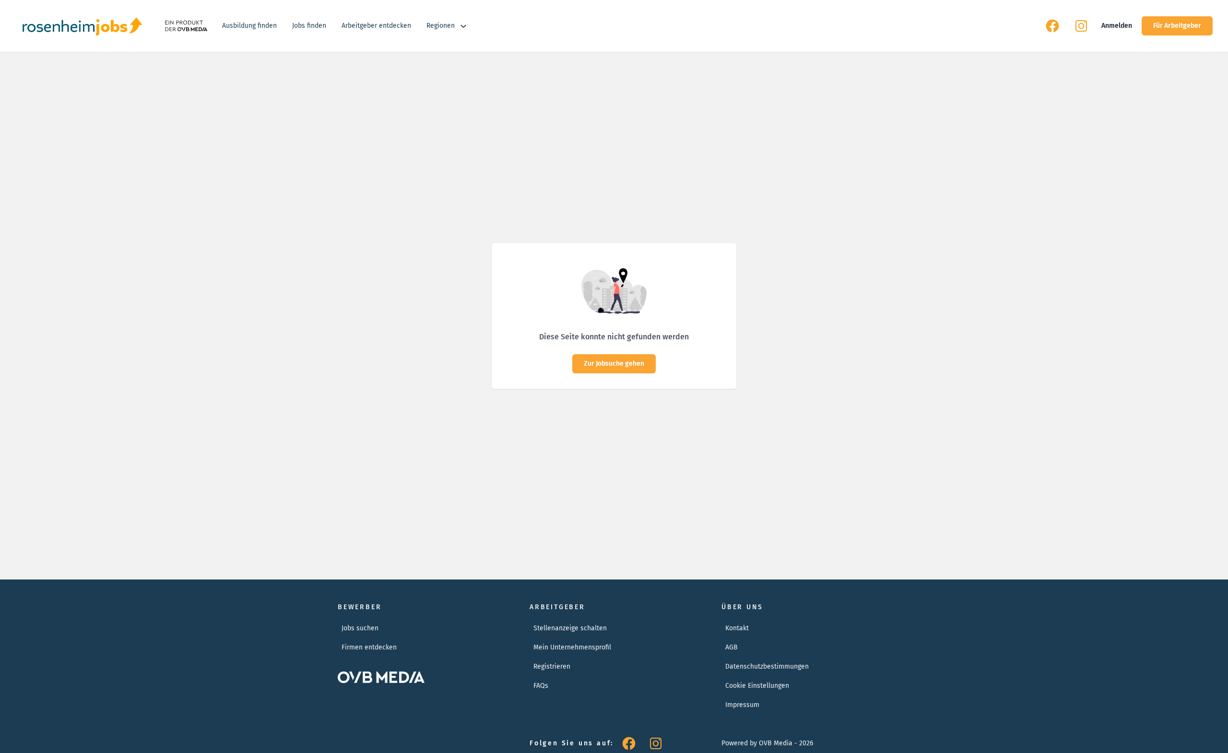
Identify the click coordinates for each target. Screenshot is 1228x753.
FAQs (540, 686)
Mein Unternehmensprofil (572, 647)
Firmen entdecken (369, 647)
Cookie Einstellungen (757, 686)
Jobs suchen (360, 628)
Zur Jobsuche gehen (614, 363)
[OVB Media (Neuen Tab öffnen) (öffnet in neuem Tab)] (185, 25)
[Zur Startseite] (82, 26)
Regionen (440, 26)
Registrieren (551, 666)
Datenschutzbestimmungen (767, 666)
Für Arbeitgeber (1177, 26)
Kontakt (737, 628)
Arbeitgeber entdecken (376, 26)
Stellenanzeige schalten (570, 628)
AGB (731, 647)
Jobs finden (309, 26)
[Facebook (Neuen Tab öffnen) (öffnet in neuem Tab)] (1052, 25)
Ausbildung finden (249, 26)
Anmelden (1116, 26)
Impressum (742, 705)
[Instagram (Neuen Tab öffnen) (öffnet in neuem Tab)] (1081, 25)
